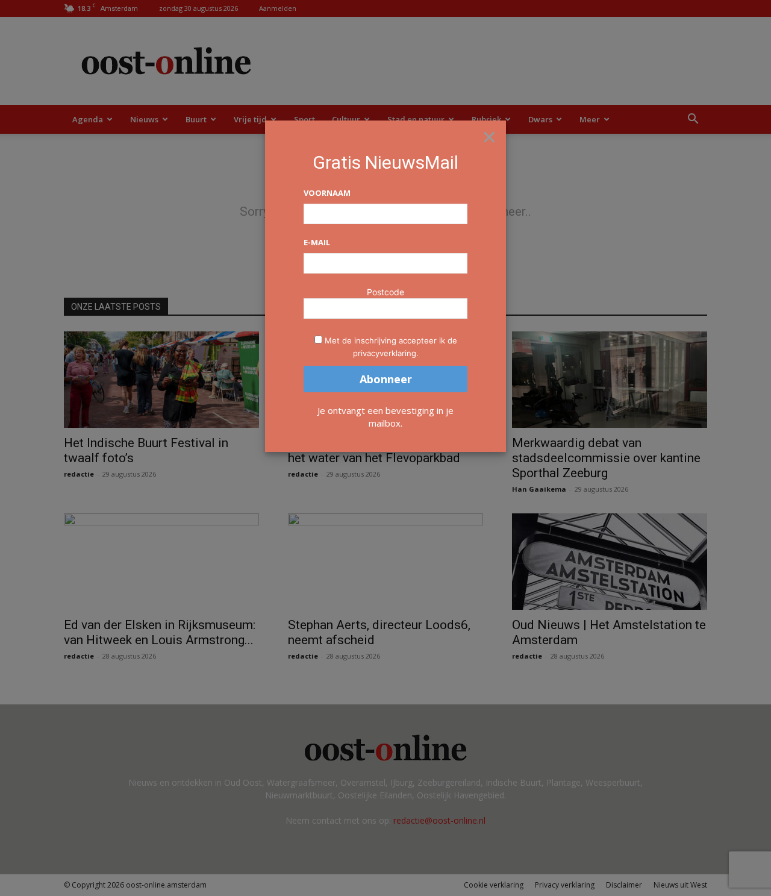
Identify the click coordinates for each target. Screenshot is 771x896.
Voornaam (327, 192)
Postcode (385, 292)
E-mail (317, 242)
